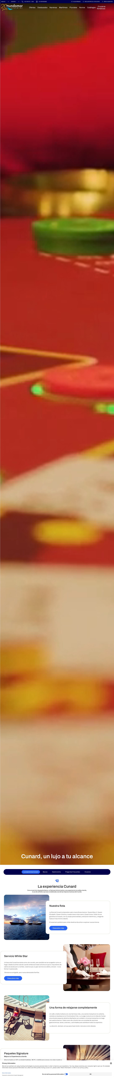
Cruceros (88, 872)
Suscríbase (77, 1)
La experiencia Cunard (30, 872)
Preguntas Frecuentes (72, 872)
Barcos (45, 872)
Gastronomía (56, 872)
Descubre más (58, 928)
